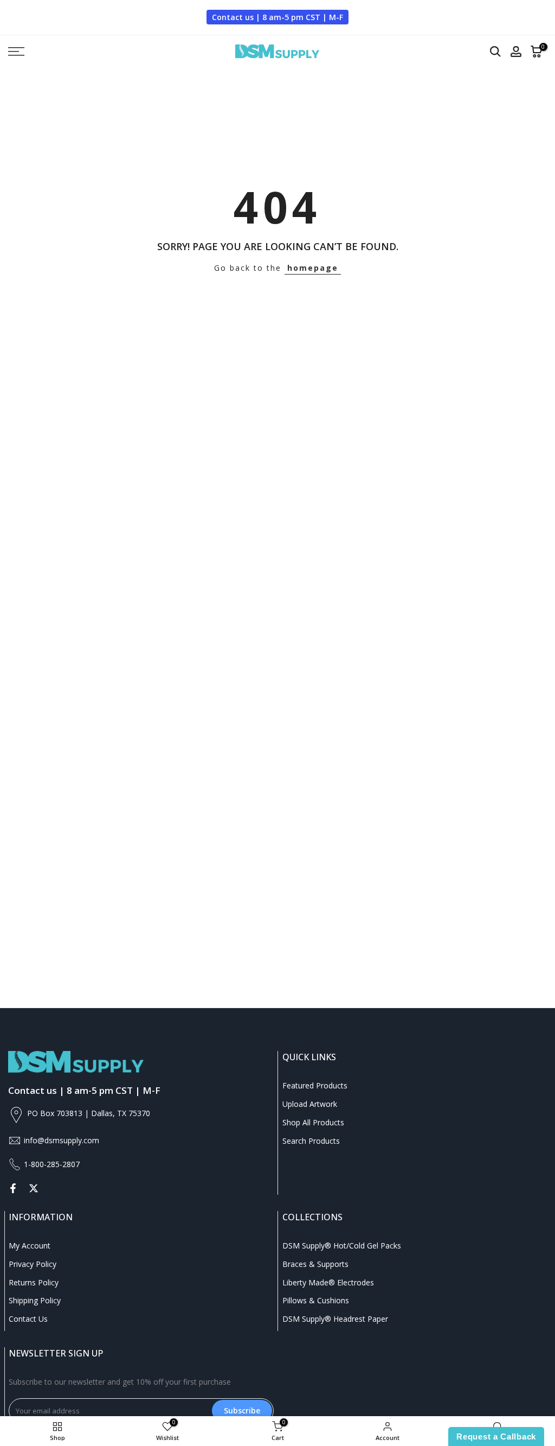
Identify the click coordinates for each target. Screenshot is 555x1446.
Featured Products (314, 1085)
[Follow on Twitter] (33, 1188)
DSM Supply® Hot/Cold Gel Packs (341, 1245)
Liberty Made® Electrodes (328, 1282)
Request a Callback (496, 1436)
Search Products (311, 1141)
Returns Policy (34, 1282)
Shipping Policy (35, 1300)
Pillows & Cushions (315, 1300)
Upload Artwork (309, 1104)
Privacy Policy (32, 1264)
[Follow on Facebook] (13, 1188)
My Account (29, 1245)
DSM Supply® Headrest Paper (335, 1319)
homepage (312, 268)
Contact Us (28, 1319)
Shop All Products (313, 1122)
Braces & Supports (315, 1264)
